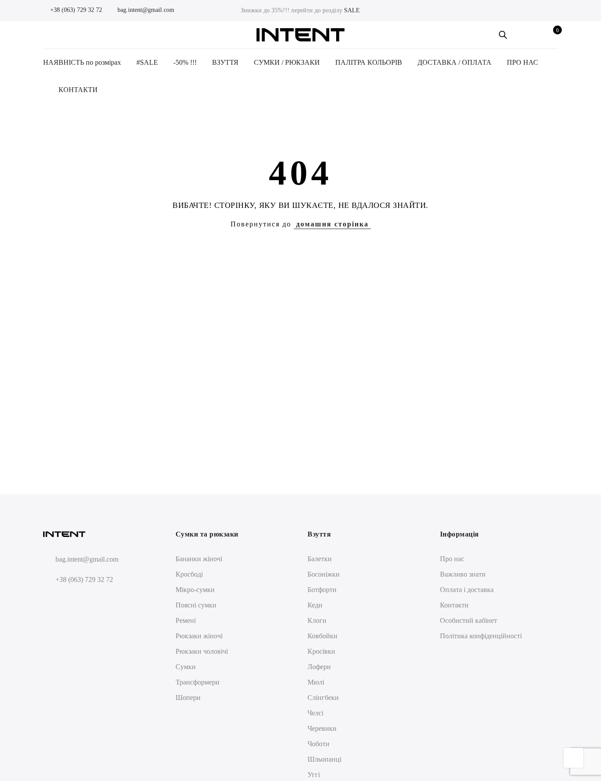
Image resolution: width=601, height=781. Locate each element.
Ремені (186, 620)
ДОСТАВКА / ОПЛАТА (454, 62)
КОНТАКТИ (78, 89)
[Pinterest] (84, 600)
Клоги (317, 620)
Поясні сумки (196, 605)
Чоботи (319, 744)
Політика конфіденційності (481, 636)
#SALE (147, 62)
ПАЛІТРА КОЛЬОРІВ (368, 62)
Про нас (452, 559)
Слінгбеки (323, 697)
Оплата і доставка (467, 589)
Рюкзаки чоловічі (202, 651)
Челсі (315, 713)
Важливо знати (463, 574)
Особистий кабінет (468, 620)
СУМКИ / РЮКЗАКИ (287, 62)
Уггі (314, 774)
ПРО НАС (522, 62)
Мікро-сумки (195, 589)
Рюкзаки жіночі (199, 636)
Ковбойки (322, 636)
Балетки (320, 559)
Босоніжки (324, 574)
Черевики (322, 728)
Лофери (319, 666)
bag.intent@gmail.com (145, 10)
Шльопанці (324, 759)
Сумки (186, 666)
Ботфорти (322, 589)
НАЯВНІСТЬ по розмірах (82, 62)
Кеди (315, 605)
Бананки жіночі (199, 559)
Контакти (454, 605)
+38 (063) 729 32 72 (75, 10)
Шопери (188, 697)
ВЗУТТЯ (225, 62)
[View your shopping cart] (551, 35)
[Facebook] (51, 600)
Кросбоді (189, 574)
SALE (352, 10)
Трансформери (198, 682)
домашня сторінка (332, 224)
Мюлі (316, 682)
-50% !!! (185, 62)
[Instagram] (67, 600)
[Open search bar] (502, 35)
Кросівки (321, 651)
